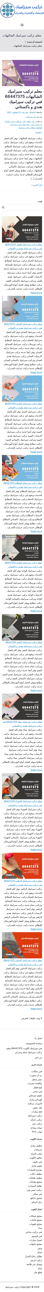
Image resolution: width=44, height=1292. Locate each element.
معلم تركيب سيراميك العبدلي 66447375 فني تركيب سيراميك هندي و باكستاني (23, 326)
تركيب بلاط (31, 121)
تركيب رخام (31, 124)
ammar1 (32, 112)
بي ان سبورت (35, 1075)
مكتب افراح (36, 1153)
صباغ (40, 1252)
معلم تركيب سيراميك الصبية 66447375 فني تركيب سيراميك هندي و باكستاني (23, 405)
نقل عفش (37, 1107)
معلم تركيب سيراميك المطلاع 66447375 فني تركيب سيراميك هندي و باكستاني (23, 485)
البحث (40, 201)
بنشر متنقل (37, 1079)
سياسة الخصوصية (34, 1043)
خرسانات (38, 1149)
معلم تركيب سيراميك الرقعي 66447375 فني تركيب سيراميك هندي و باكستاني (23, 882)
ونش (40, 1248)
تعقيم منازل (36, 1165)
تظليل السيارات (35, 1186)
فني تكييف (37, 1161)
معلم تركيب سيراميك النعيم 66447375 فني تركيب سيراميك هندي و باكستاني (24, 644)
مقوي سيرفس (35, 1095)
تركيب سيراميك (35, 1115)
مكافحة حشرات (34, 1083)
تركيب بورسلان (21, 121)
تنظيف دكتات (36, 1174)
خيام (40, 1268)
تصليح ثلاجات (36, 1220)
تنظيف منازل (36, 1145)
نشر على (17, 112)
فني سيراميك (31, 117)
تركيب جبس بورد (34, 1190)
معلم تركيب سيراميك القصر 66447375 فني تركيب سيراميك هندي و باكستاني (23, 246)
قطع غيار (38, 1272)
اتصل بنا (38, 1038)
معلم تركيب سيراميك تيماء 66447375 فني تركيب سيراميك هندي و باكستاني (22, 723)
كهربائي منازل (35, 1099)
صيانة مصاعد (36, 1127)
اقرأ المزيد (37, 185)
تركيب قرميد (36, 1260)
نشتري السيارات (34, 1169)
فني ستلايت (36, 1071)
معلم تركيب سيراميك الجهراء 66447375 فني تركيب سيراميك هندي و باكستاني (23, 803)
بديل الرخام (37, 1202)
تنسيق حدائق (36, 1198)
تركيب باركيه (36, 1119)
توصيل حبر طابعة (34, 1264)
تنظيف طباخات (35, 1178)
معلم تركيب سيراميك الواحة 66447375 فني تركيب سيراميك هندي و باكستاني (23, 564)
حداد (40, 1228)
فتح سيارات (36, 1111)
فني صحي (37, 1091)
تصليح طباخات (35, 1182)
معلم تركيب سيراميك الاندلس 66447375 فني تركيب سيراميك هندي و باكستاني (23, 962)
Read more (36, 292)
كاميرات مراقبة (35, 1103)
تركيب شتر (37, 1123)
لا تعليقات (38, 132)
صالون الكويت (35, 1157)
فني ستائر (37, 1194)
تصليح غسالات (35, 1216)
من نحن (38, 1057)
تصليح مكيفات (35, 1244)
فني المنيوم (37, 1236)
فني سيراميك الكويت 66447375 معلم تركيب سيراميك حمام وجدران (24, 1050)
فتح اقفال (37, 1087)
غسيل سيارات (35, 1240)
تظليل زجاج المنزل (33, 1256)
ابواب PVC (37, 1131)
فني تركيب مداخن (34, 1232)
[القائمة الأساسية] (22, 25)
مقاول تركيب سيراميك (26, 128)
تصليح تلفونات (35, 1224)
